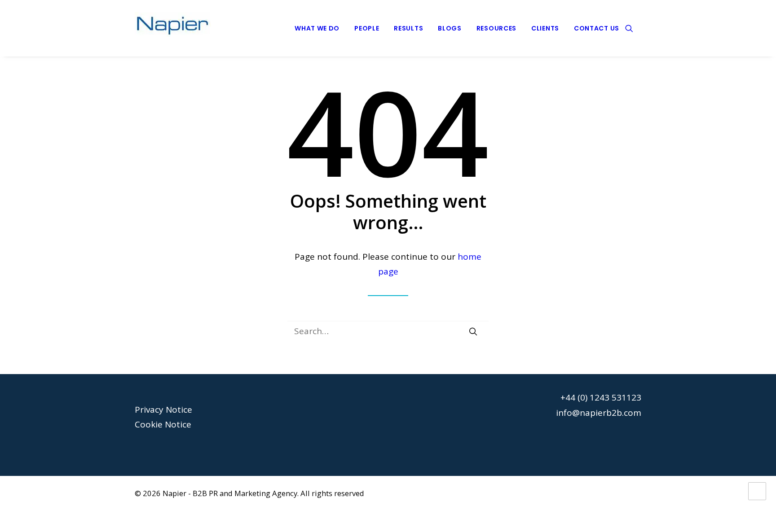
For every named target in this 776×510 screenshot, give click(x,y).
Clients (545, 28)
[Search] (388, 331)
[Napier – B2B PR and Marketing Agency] (173, 28)
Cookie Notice (163, 424)
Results (408, 28)
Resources (496, 28)
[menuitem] (317, 28)
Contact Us (596, 28)
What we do (317, 28)
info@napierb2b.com (598, 412)
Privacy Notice (163, 409)
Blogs (450, 28)
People (366, 28)
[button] (633, 28)
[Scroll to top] (757, 490)
